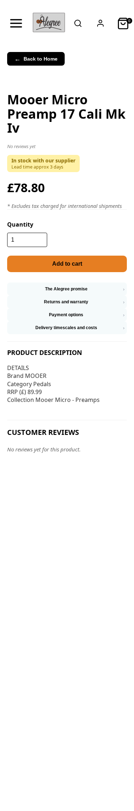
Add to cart (67, 264)
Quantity (20, 224)
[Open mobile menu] (16, 23)
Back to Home (36, 58)
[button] (67, 148)
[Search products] (78, 23)
